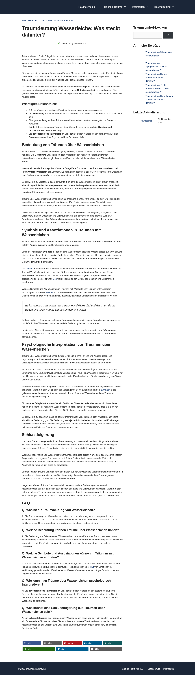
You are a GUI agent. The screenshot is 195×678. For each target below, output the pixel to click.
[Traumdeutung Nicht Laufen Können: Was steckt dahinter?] (138, 99)
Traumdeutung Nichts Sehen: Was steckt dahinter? (156, 77)
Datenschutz (154, 669)
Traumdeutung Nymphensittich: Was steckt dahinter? (156, 66)
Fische (49, 292)
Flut (92, 567)
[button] (32, 643)
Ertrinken (105, 390)
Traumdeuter (146, 121)
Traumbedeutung (33, 20)
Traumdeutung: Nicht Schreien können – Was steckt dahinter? (157, 88)
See (55, 279)
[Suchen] (168, 35)
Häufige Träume (113, 6)
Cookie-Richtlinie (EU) (133, 669)
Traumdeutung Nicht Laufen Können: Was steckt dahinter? (159, 99)
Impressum (168, 669)
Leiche (29, 268)
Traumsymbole (86, 6)
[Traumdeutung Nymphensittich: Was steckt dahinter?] (138, 67)
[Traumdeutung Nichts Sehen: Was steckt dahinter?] (138, 78)
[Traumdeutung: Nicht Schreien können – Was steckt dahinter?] (138, 89)
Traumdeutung (162, 6)
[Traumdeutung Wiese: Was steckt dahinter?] (138, 56)
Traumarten (138, 6)
